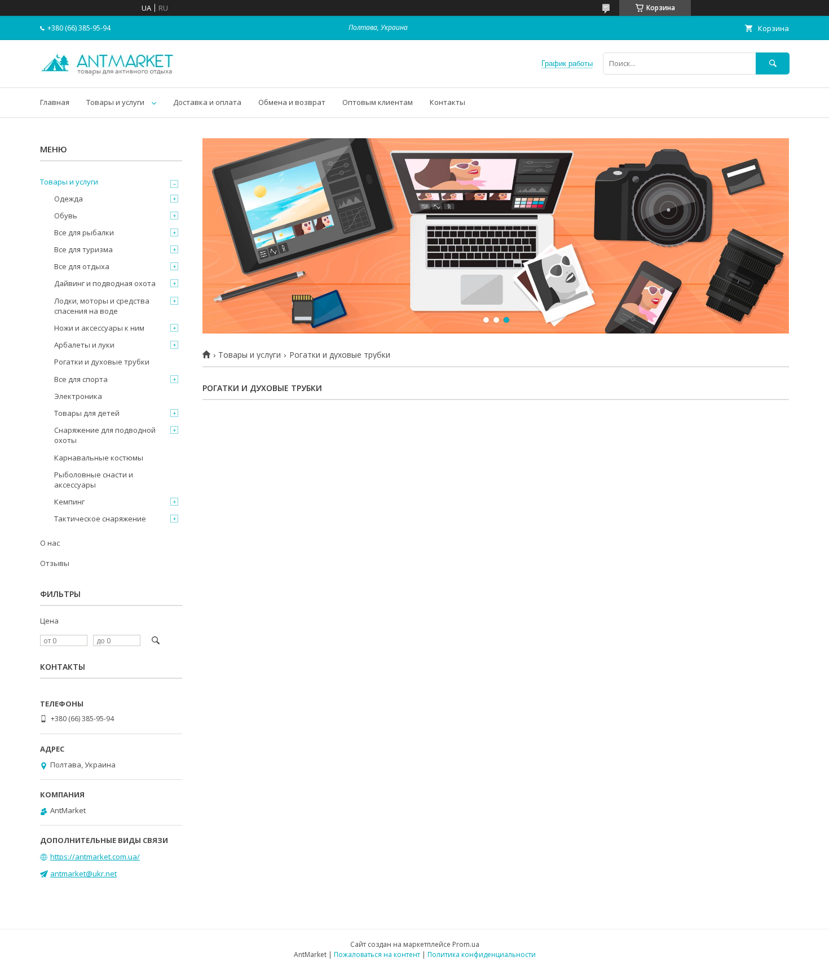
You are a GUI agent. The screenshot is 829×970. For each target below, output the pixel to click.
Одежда (68, 199)
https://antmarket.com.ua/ (95, 856)
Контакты (447, 102)
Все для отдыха (81, 266)
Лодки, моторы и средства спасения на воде (101, 306)
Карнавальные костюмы (98, 458)
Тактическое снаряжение (100, 518)
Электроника (78, 396)
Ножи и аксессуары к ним (99, 328)
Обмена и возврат (291, 102)
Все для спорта (81, 379)
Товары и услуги (115, 102)
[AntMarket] (107, 73)
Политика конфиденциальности (481, 954)
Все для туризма (83, 249)
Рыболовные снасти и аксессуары (93, 479)
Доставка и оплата (207, 102)
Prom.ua (465, 944)
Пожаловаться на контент (377, 954)
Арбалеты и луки (84, 345)
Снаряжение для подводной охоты (105, 435)
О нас (50, 543)
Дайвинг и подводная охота (105, 283)
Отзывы (54, 563)
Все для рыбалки (84, 232)
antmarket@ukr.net (83, 873)
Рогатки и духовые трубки (101, 362)
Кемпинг (69, 502)
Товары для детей (87, 413)
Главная (54, 102)
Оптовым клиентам (377, 102)
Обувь (65, 215)
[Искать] (773, 63)
